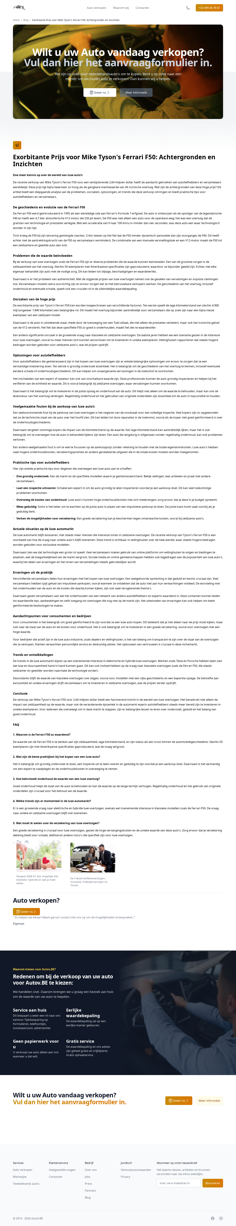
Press (88, 1184)
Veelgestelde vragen (62, 1170)
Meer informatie (136, 92)
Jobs (87, 1177)
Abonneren (212, 1183)
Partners (90, 1190)
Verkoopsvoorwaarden (136, 1170)
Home (16, 20)
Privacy (125, 1177)
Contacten (142, 8)
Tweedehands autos (26, 1184)
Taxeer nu (99, 92)
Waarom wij (121, 8)
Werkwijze (19, 1177)
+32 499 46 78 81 (209, 8)
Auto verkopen (96, 8)
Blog (26, 20)
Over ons (91, 1170)
